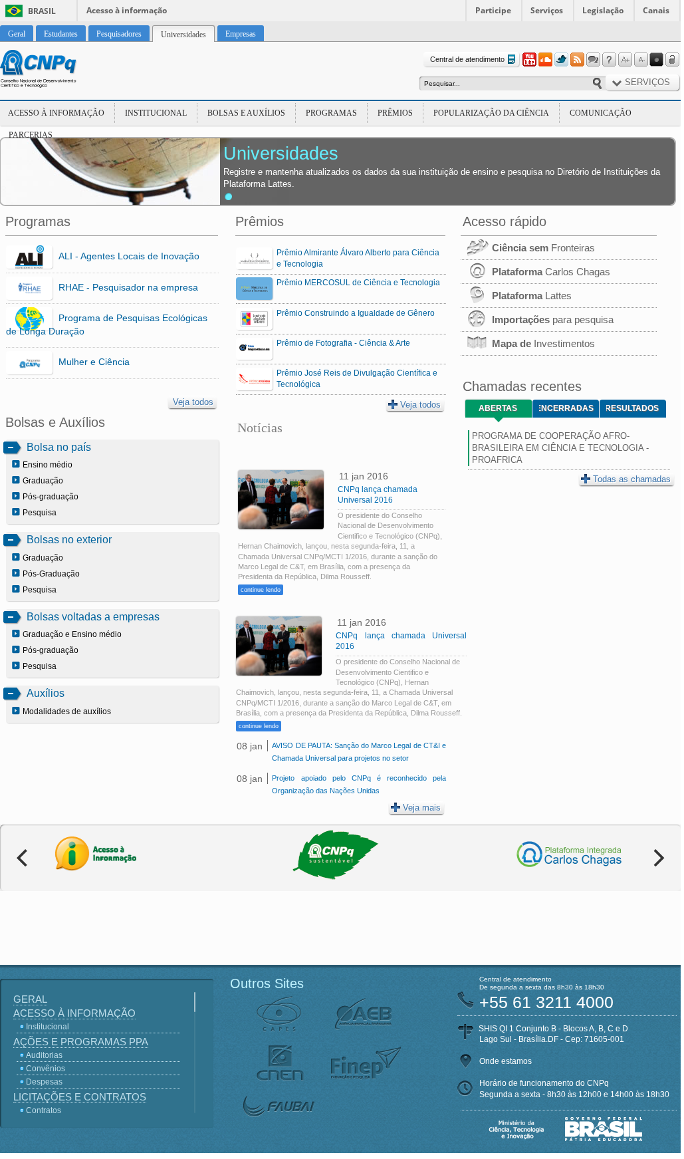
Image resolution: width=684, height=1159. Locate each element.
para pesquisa (553, 319)
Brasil (42, 11)
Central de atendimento (467, 59)
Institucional (156, 113)
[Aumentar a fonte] (625, 60)
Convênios (45, 1068)
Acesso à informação (126, 10)
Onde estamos (505, 1061)
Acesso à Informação (56, 113)
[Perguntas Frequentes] (609, 60)
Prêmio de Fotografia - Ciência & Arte (343, 343)
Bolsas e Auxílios (246, 113)
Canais (656, 10)
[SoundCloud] (545, 60)
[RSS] (577, 60)
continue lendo (261, 589)
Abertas (498, 408)
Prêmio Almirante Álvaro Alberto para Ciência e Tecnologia (358, 258)
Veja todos (193, 402)
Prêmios (395, 113)
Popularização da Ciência (491, 113)
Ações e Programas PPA (80, 1041)
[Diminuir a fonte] (640, 60)
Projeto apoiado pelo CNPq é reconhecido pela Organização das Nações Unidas (358, 784)
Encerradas (566, 408)
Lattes (532, 295)
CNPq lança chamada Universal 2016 (377, 495)
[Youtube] (529, 60)
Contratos (43, 1110)
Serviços (546, 10)
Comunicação (600, 113)
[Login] (672, 60)
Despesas (44, 1082)
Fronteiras (543, 247)
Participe (493, 10)
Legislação (603, 10)
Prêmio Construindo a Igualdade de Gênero (356, 313)
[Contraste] (656, 60)
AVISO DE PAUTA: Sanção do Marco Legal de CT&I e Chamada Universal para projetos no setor (358, 751)
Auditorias (44, 1055)
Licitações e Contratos (79, 1096)
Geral (30, 999)
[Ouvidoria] (593, 60)
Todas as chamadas (632, 479)
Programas (331, 113)
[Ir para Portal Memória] (54, 70)
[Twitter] (561, 60)
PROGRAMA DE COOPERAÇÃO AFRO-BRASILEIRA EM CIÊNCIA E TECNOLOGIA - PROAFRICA (560, 448)
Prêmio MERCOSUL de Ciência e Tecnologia (358, 282)
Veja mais (422, 808)
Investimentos (543, 343)
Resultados (632, 408)
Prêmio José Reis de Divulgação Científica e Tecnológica (357, 378)
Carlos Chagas (551, 271)
